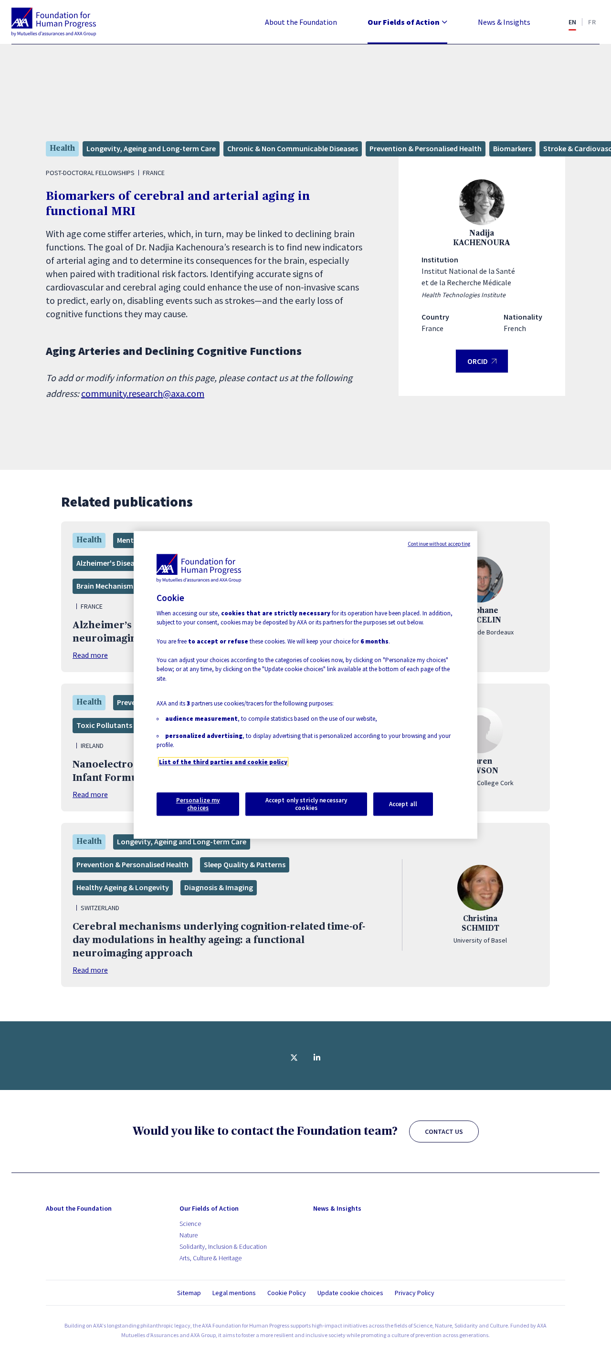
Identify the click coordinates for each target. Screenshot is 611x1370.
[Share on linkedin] (317, 1057)
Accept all (403, 804)
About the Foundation (301, 22)
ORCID (481, 364)
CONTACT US (444, 1131)
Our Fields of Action (404, 22)
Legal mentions (234, 1292)
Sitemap (189, 1292)
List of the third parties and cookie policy (223, 762)
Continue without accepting (439, 543)
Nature (188, 1235)
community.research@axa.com (142, 393)
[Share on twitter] (294, 1057)
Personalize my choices (198, 804)
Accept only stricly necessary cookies (306, 804)
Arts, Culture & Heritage (210, 1258)
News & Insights (504, 22)
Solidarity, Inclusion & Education (223, 1246)
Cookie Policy (286, 1292)
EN (573, 22)
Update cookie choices (350, 1293)
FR (592, 22)
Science (190, 1223)
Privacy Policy (414, 1292)
